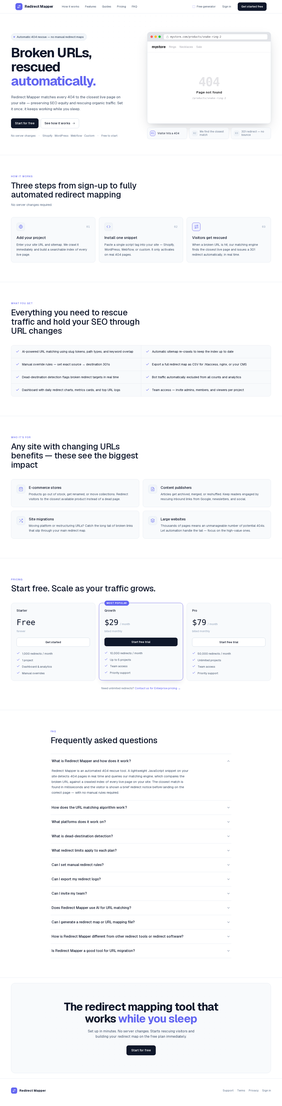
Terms (241, 1090)
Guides (106, 6)
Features (90, 6)
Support (228, 1090)
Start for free (25, 123)
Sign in (226, 6)
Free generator (206, 6)
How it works (70, 6)
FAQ (134, 6)
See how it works (57, 123)
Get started (53, 642)
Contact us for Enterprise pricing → (158, 688)
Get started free (252, 6)
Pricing (121, 6)
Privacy (254, 1090)
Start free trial (141, 642)
